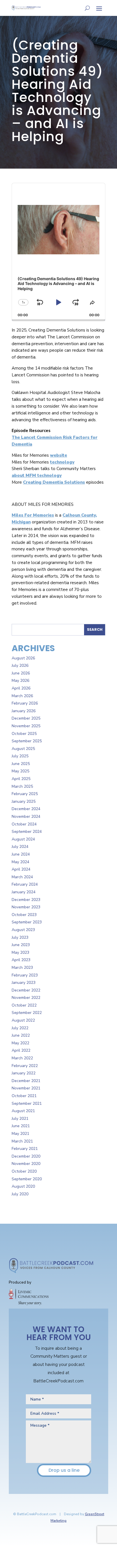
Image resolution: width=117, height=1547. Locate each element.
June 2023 (21, 945)
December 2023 (26, 899)
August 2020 (23, 1186)
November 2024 (26, 816)
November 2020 (26, 1163)
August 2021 (23, 1111)
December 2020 (26, 1156)
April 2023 (21, 960)
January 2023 (23, 982)
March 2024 (22, 877)
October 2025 (24, 733)
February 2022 (25, 1065)
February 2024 (25, 884)
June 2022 (21, 1035)
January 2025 (23, 801)
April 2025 (21, 778)
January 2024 (23, 892)
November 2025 (26, 726)
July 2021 (20, 1118)
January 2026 (23, 711)
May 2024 (20, 862)
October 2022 (24, 1005)
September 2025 (27, 741)
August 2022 (23, 1020)
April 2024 (21, 869)
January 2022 (23, 1073)
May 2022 (20, 1043)
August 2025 (23, 748)
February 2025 (25, 793)
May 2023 (20, 952)
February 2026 (25, 703)
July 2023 (20, 937)
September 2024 (27, 831)
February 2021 (25, 1148)
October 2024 (24, 824)
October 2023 (24, 914)
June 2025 (21, 763)
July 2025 (20, 756)
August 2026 (23, 658)
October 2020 (24, 1171)
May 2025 (20, 771)
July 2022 (20, 1028)
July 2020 (20, 1194)
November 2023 (26, 907)
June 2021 (21, 1126)
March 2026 (22, 696)
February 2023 (25, 975)
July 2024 (20, 846)
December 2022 (26, 990)
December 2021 (26, 1080)
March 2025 (22, 786)
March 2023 (22, 967)
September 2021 (27, 1103)
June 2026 (21, 673)
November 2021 (26, 1088)
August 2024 (23, 839)
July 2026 (20, 665)
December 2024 (26, 809)
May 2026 (20, 680)
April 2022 (21, 1050)
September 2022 (27, 1012)
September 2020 (27, 1179)
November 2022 (26, 997)
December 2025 (26, 718)
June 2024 (21, 854)
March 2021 (22, 1141)
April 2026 (21, 688)
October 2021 (24, 1096)
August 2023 (23, 929)
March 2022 (22, 1058)
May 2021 (20, 1133)
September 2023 (27, 922)
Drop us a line (64, 1470)
